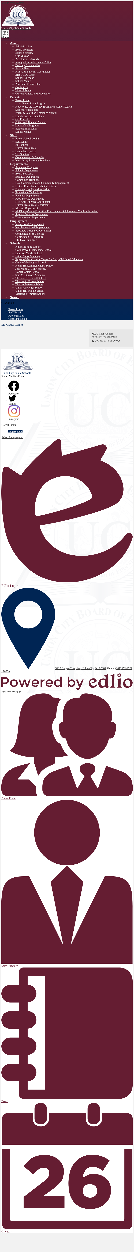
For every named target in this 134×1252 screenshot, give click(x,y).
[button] (14, 43)
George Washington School (30, 262)
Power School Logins (27, 138)
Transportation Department (30, 217)
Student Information (26, 128)
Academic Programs (26, 167)
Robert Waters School (27, 271)
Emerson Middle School (28, 253)
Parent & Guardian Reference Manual (36, 112)
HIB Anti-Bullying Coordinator (32, 71)
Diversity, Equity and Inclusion (32, 189)
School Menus (23, 80)
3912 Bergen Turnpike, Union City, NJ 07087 (80, 668)
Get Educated (22, 119)
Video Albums (23, 90)
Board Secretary (24, 52)
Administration (23, 46)
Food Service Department (29, 198)
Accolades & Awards (27, 59)
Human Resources (25, 147)
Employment (15, 431)
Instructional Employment (29, 224)
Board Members (24, 49)
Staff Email (14, 312)
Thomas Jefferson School (29, 284)
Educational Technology (28, 192)
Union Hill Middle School (29, 290)
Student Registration (26, 109)
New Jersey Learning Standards (32, 160)
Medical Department (26, 208)
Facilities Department (27, 195)
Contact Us (21, 87)
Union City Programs (27, 125)
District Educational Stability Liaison (35, 186)
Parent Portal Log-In (33, 103)
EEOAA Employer (25, 239)
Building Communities (27, 65)
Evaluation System (25, 151)
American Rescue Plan (27, 84)
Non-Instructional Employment (32, 227)
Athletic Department (26, 170)
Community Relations (27, 179)
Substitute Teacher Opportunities (33, 230)
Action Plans (22, 68)
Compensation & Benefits (29, 157)
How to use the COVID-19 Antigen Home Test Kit (43, 106)
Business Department (27, 176)
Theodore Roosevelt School (30, 278)
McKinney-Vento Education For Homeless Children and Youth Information (56, 211)
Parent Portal (22, 100)
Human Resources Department (32, 204)
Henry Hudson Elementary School (34, 265)
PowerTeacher (16, 315)
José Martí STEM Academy (30, 268)
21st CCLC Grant (25, 74)
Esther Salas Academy (27, 256)
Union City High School (28, 287)
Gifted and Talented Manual (30, 122)
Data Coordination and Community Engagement (42, 182)
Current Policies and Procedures (33, 93)
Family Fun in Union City (29, 116)
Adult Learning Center (27, 246)
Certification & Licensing (29, 236)
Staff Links (21, 141)
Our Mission (22, 55)
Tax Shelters (22, 154)
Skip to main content (12, 2)
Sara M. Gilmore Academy (30, 275)
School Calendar (24, 77)
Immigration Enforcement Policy (33, 62)
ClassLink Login (17, 318)
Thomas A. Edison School (29, 281)
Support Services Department (31, 214)
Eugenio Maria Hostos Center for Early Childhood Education (49, 259)
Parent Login (15, 309)
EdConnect (21, 144)
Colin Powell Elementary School (33, 249)
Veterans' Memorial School (30, 293)
